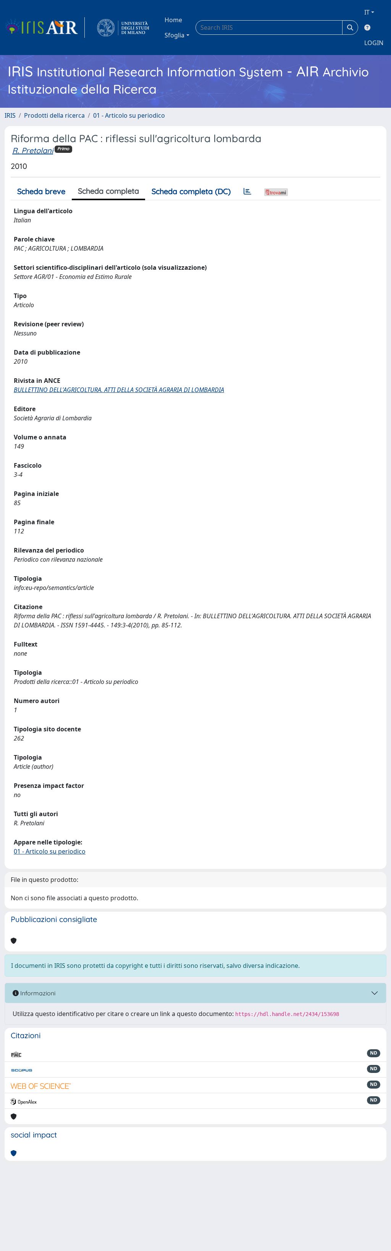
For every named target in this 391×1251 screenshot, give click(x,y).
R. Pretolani (32, 150)
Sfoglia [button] (174, 35)
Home (173, 20)
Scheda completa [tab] (108, 191)
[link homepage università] (123, 27)
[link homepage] (45, 27)
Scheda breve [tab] (41, 191)
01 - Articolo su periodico (129, 115)
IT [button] (367, 12)
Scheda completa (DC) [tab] (191, 191)
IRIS (10, 115)
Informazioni (37, 993)
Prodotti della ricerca (54, 115)
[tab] (247, 191)
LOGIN (373, 43)
